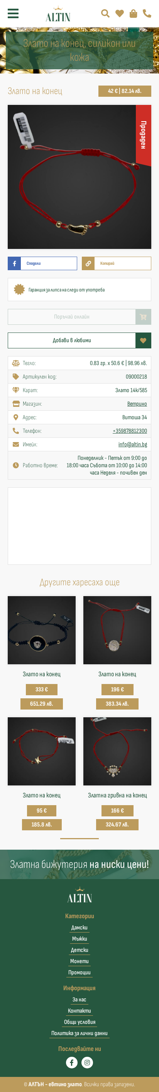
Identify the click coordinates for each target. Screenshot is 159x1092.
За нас (79, 999)
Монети (79, 961)
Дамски (79, 927)
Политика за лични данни (79, 1033)
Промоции (79, 972)
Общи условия (79, 1022)
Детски (79, 950)
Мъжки (79, 939)
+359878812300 (130, 431)
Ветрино (137, 404)
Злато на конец (42, 674)
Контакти (79, 1011)
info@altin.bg (132, 444)
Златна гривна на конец (117, 795)
